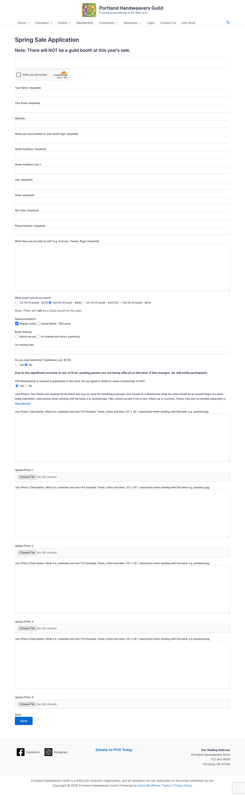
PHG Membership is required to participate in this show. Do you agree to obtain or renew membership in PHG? (80, 381)
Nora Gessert (22, 403)
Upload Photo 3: (24, 621)
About (22, 23)
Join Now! (188, 23)
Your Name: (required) (28, 87)
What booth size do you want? (33, 297)
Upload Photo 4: (24, 697)
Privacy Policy (182, 785)
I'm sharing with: (24, 344)
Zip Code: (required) (27, 210)
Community (107, 23)
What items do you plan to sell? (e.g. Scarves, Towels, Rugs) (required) (57, 241)
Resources (131, 23)
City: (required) (24, 179)
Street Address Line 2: (28, 164)
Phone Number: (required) (30, 225)
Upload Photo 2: (24, 545)
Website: (20, 118)
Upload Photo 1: (24, 469)
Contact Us (168, 23)
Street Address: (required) (30, 149)
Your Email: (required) (27, 102)
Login (151, 23)
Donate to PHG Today (114, 750)
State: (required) (24, 195)
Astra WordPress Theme (154, 785)
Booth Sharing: (23, 331)
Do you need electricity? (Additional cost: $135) (43, 359)
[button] (28, 22)
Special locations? (25, 318)
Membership (85, 23)
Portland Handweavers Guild (131, 8)
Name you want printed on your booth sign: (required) (46, 133)
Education (42, 23)
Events (62, 23)
